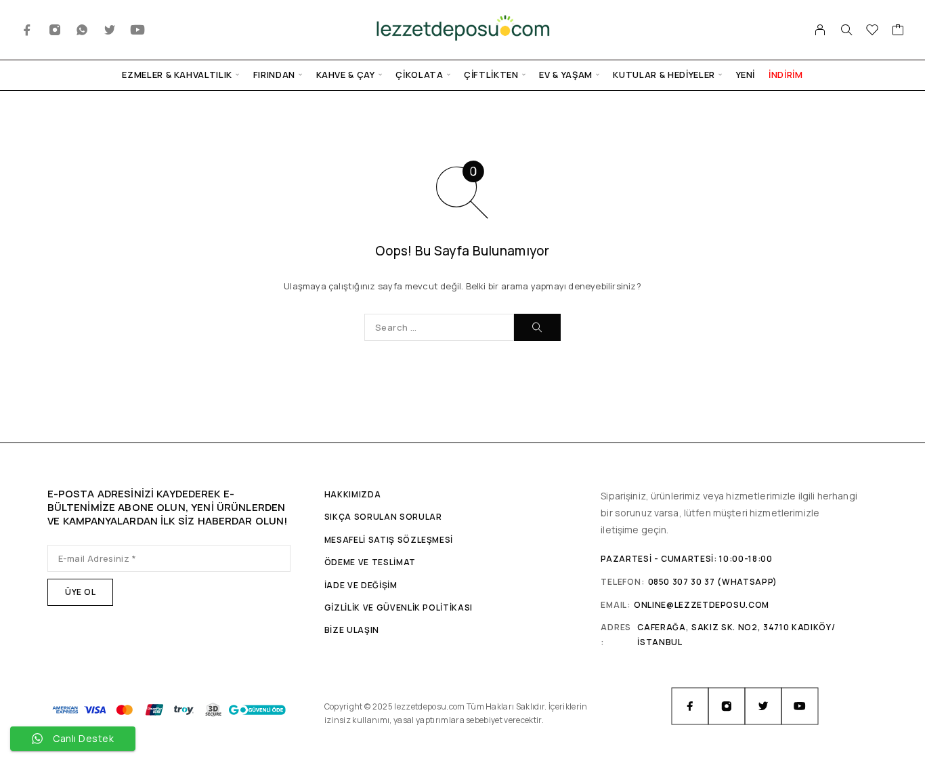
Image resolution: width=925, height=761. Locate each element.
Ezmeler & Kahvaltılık (177, 75)
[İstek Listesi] (872, 31)
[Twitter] (110, 30)
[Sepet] (898, 31)
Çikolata (419, 75)
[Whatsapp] (82, 30)
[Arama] (846, 30)
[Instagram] (55, 30)
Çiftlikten (491, 75)
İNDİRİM (786, 75)
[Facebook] (27, 30)
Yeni (746, 75)
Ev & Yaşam (566, 75)
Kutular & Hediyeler (663, 75)
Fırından (274, 75)
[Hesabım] (820, 30)
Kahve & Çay (345, 75)
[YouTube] (138, 30)
